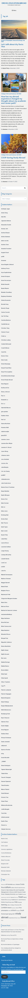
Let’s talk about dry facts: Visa (12, 45)
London (4, 908)
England (20, 894)
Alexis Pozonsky (5, 860)
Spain (6, 914)
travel (23, 917)
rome (9, 910)
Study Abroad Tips (12, 917)
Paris (20, 907)
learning (4, 905)
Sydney (18, 917)
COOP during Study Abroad (13, 158)
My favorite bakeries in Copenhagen (10, 944)
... (24, 65)
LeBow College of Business (13, 905)
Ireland (12, 902)
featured (12, 897)
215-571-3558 (4, 988)
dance (23, 887)
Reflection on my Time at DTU (8, 935)
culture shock (14, 887)
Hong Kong (8, 902)
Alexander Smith (5, 867)
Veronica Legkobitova (6, 849)
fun (6, 899)
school (13, 910)
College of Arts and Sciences (8, 93)
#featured (3, 884)
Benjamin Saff (4, 863)
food (21, 897)
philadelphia (4, 910)
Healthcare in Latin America (18, 899)
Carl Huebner (4, 842)
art (6, 884)
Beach (13, 884)
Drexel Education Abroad (14, 3)
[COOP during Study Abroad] (14, 143)
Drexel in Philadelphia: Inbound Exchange (11, 40)
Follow (4, 976)
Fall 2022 (19, 93)
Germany (9, 899)
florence (16, 897)
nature (17, 907)
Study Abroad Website (7, 960)
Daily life (20, 887)
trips (2, 920)
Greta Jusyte (4, 845)
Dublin (16, 894)
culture (8, 887)
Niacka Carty (4, 838)
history (3, 902)
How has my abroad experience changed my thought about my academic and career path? (13, 100)
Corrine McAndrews (6, 853)
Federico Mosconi (5, 856)
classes (18, 884)
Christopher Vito (5, 874)
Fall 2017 (8, 897)
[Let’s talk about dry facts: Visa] (14, 29)
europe (24, 894)
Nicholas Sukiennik (6, 871)
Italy (16, 902)
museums (13, 907)
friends (3, 899)
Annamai (5, 129)
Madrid (9, 907)
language (20, 902)
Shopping (18, 910)
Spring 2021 (12, 914)
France (25, 897)
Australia (10, 884)
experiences (3, 897)
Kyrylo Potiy (6, 68)
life (20, 905)
